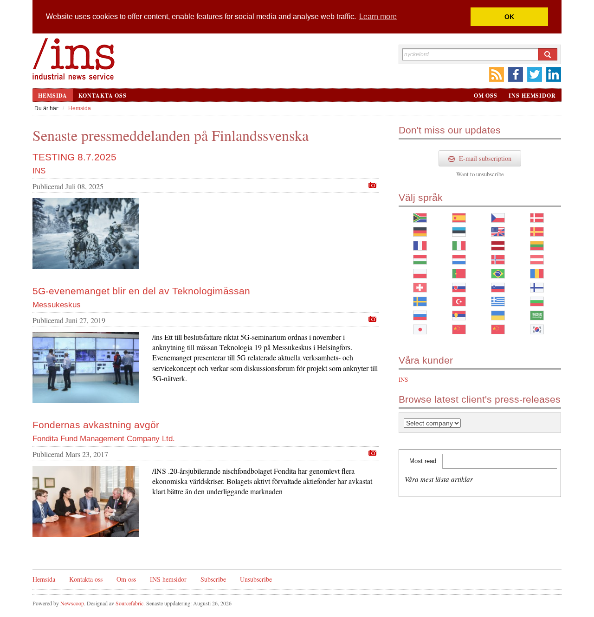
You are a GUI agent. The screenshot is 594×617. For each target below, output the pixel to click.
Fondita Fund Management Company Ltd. (103, 438)
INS (38, 170)
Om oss (485, 96)
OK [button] (509, 16)
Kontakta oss (102, 96)
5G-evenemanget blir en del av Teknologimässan (141, 290)
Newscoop (72, 603)
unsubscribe (490, 174)
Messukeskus (56, 304)
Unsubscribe (256, 579)
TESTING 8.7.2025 (74, 157)
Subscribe (213, 579)
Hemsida (52, 96)
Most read (422, 461)
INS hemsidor (532, 96)
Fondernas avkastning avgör (95, 424)
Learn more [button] (378, 16)
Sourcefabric (129, 603)
